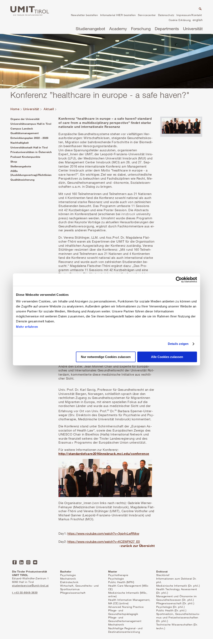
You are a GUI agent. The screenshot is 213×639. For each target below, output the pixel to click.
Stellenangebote (20, 166)
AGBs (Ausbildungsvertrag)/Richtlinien (31, 172)
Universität (193, 28)
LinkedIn (21, 562)
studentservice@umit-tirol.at (30, 585)
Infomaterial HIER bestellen (118, 15)
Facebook (14, 562)
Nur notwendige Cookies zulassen (106, 357)
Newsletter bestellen (84, 15)
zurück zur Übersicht (138, 546)
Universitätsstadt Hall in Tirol (29, 147)
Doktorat (162, 571)
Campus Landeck (21, 128)
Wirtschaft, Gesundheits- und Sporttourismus (79, 587)
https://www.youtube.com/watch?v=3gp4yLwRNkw (103, 533)
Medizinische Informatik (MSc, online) (127, 594)
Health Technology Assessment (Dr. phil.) (176, 590)
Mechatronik (68, 578)
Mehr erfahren (27, 326)
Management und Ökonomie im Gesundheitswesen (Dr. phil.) (176, 598)
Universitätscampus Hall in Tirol (30, 123)
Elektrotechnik (69, 582)
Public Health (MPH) (121, 582)
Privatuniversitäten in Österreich (31, 152)
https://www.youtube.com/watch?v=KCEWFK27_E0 (103, 541)
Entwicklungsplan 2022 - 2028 (29, 137)
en (197, 20)
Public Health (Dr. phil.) (171, 610)
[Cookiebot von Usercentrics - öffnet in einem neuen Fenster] (179, 279)
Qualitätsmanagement (24, 133)
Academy (118, 28)
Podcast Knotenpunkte (25, 156)
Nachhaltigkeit (19, 142)
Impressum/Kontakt (189, 15)
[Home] (29, 11)
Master (112, 571)
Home (14, 109)
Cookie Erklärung (180, 20)
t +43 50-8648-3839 (25, 592)
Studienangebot (90, 28)
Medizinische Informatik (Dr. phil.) (178, 585)
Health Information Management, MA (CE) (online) (129, 601)
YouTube (35, 562)
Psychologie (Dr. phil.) (170, 606)
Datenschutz (166, 15)
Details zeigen (178, 343)
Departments (167, 28)
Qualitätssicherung (22, 179)
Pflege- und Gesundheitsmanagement (124, 619)
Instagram (28, 562)
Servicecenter (147, 15)
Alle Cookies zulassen (167, 357)
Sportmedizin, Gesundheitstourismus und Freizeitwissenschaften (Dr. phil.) (178, 617)
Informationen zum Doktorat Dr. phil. (176, 580)
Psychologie (68, 575)
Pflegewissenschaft (72, 592)
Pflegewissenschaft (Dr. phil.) (175, 603)
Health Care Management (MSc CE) (128, 587)
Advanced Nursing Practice (126, 606)
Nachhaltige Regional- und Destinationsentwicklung (125, 630)
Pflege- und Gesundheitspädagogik (123, 612)
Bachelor (65, 571)
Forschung (141, 28)
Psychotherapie (118, 575)
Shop (13, 161)
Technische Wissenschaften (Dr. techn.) (177, 626)
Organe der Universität (25, 119)
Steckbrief (163, 575)
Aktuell (49, 109)
